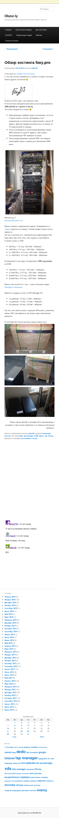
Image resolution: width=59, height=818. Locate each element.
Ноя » (42, 736)
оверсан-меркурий (13, 790)
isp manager (28, 436)
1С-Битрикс (9, 747)
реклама (25, 790)
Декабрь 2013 (10, 657)
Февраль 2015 (11, 620)
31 (28, 734)
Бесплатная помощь (24, 29)
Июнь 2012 (9, 709)
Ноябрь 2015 (10, 605)
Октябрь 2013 (10, 663)
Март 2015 (9, 617)
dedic (21, 751)
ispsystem (42, 758)
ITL (49, 758)
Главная (8, 29)
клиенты (50, 780)
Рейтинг (39, 35)
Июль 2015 (9, 611)
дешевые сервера (22, 781)
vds (45, 436)
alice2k (35, 68)
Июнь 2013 (9, 675)
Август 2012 (10, 704)
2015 (16, 747)
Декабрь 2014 (10, 622)
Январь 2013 (10, 689)
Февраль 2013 (11, 686)
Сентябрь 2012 (11, 701)
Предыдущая (11, 49)
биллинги (25, 773)
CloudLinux (43, 747)
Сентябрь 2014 (11, 631)
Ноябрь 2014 (10, 625)
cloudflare (34, 747)
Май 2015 (8, 614)
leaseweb (8, 763)
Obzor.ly (11, 15)
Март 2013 (9, 683)
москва (10, 785)
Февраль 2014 (11, 651)
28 (8, 734)
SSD (37, 763)
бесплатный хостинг (13, 773)
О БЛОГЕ (8, 35)
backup (27, 747)
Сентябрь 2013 (11, 666)
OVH (23, 763)
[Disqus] (30, 479)
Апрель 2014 (10, 646)
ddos (21, 436)
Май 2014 (8, 643)
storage (47, 763)
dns (27, 752)
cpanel (8, 752)
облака (19, 785)
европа (41, 780)
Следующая (48, 49)
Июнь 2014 (9, 640)
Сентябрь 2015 (11, 608)
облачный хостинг (32, 785)
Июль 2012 (9, 707)
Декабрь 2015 (10, 602)
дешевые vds (9, 781)
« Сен (14, 736)
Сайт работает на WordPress (29, 813)
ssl (41, 763)
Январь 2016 (10, 599)
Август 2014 (10, 634)
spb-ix (41, 436)
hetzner (10, 758)
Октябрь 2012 (10, 698)
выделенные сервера (17, 777)
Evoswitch (34, 752)
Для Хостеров (41, 29)
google (42, 752)
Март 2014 (9, 649)
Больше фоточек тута (14, 220)
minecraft (16, 763)
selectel (30, 763)
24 (28, 731)
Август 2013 (10, 669)
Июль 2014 (9, 637)
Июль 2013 (9, 672)
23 (22, 731)
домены (33, 781)
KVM (36, 436)
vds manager (19, 769)
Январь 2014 (10, 654)
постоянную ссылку (29, 438)
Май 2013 (8, 677)
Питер (50, 436)
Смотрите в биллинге (13, 287)
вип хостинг (36, 773)
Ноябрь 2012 (10, 695)
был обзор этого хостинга (24, 73)
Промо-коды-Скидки (24, 35)
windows (30, 769)
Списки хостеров (11, 40)
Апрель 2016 (10, 596)
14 (8, 728)
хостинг (33, 790)
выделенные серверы (39, 777)
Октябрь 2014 (10, 628)
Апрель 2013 (10, 680)
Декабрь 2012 (10, 692)
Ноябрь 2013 (10, 660)
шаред (42, 790)
